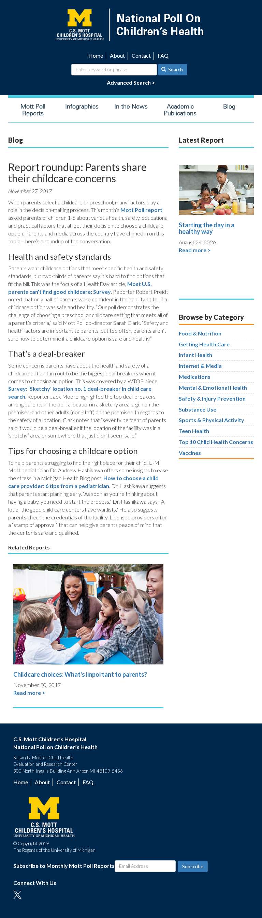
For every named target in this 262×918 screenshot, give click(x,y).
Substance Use (197, 409)
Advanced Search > (131, 82)
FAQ (163, 55)
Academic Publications (180, 110)
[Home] (131, 24)
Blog (229, 106)
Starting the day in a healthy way (206, 228)
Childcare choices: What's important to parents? (80, 674)
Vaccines (190, 452)
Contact (141, 55)
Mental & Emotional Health (213, 387)
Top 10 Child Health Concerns (216, 442)
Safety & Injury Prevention (212, 398)
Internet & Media (200, 365)
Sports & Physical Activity (211, 420)
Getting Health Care (204, 344)
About (117, 55)
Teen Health (194, 431)
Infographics (82, 106)
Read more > (29, 692)
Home (95, 55)
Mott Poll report (141, 209)
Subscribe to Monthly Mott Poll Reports (64, 865)
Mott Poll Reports (32, 110)
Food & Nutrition (200, 333)
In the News (131, 106)
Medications (194, 376)
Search (175, 69)
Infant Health (195, 355)
